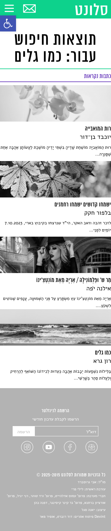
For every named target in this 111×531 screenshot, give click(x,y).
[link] (8, 23)
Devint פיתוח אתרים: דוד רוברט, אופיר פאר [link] (72, 516)
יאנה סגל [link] (88, 510)
